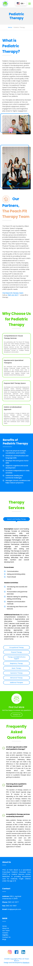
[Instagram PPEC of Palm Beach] (10, 952)
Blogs (4, 939)
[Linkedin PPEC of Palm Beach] (23, 952)
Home (4, 926)
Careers (5, 933)
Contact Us (16, 715)
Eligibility (5, 935)
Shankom (26, 962)
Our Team (6, 931)
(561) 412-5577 (13, 295)
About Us (5, 928)
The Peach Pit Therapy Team (12, 293)
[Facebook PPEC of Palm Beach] (16, 952)
